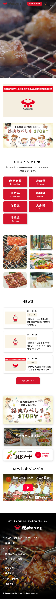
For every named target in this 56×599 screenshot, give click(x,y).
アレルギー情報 (14, 559)
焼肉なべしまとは (15, 553)
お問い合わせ (11, 578)
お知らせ (10, 542)
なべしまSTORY (14, 548)
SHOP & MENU (34, 4)
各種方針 (9, 583)
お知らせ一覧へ (28, 380)
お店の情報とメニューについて (22, 537)
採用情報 (9, 573)
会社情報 (9, 567)
